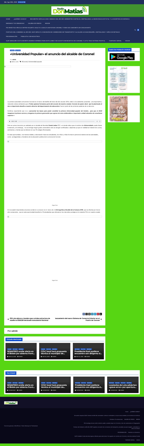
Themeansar (34, 425)
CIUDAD (12, 50)
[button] (135, 30)
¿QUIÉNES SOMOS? (20, 19)
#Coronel (25, 61)
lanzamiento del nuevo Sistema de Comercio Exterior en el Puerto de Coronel (77, 319)
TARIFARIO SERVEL (115, 41)
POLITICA (48, 349)
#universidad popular (35, 61)
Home (8, 19)
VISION (127, 41)
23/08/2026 (80, 390)
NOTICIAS (18, 50)
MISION (47, 23)
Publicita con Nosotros (30, 36)
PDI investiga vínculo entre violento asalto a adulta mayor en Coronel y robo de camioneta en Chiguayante (48, 27)
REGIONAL (21, 349)
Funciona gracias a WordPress (12, 425)
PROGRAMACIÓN (11, 36)
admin (14, 59)
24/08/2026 (12, 390)
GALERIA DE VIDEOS (34, 23)
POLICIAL (117, 382)
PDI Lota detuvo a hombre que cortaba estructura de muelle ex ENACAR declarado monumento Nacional (30, 319)
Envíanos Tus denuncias (15, 23)
